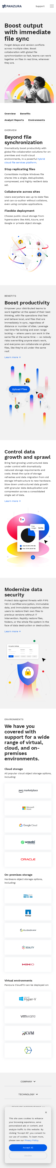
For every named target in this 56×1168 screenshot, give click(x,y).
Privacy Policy (31, 1140)
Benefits (25, 113)
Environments (36, 120)
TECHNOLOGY (26, 1094)
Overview (10, 113)
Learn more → (12, 357)
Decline (28, 1155)
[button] (52, 6)
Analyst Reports (14, 120)
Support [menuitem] (40, 6)
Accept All (28, 1147)
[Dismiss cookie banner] (46, 1113)
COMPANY (26, 1081)
